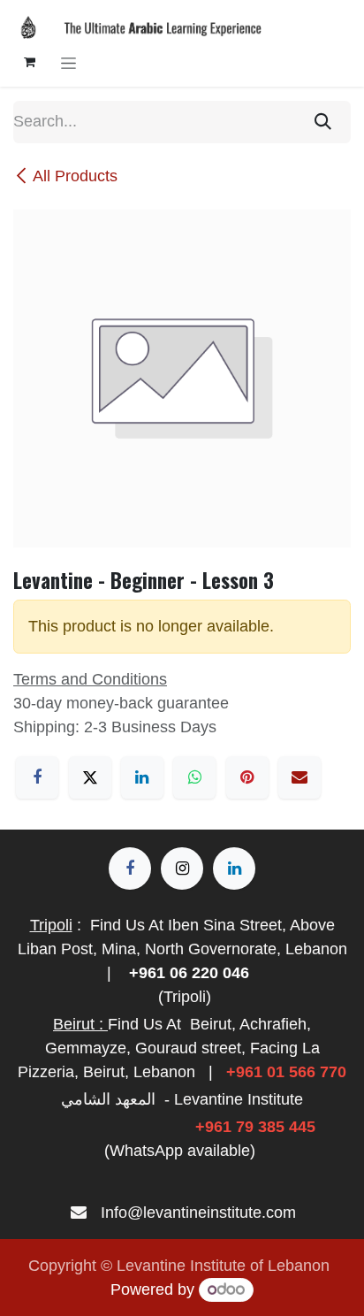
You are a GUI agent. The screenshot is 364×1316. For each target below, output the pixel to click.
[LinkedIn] (142, 777)
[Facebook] (37, 777)
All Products (75, 176)
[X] (90, 777)
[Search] (323, 122)
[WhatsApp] (194, 777)
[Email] (299, 777)
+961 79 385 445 (255, 1127)
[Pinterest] (247, 777)
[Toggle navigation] (68, 62)
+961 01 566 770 (286, 1072)
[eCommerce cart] (29, 62)
